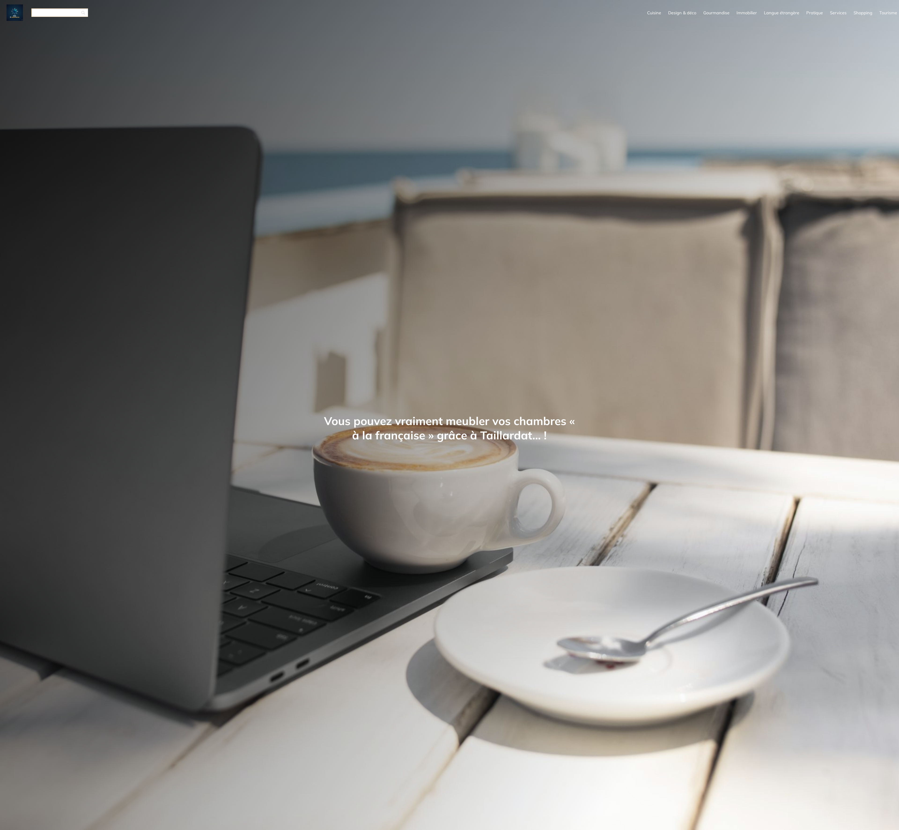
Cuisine (654, 12)
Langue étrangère (781, 12)
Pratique (814, 12)
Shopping (863, 12)
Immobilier (747, 12)
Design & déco (682, 12)
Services (838, 12)
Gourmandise (716, 12)
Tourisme (888, 12)
